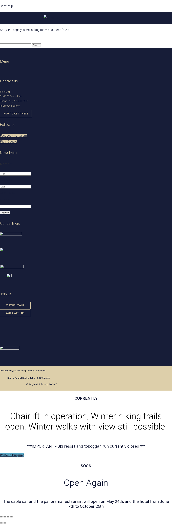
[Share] (8, 516)
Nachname (7, 192)
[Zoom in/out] (1, 516)
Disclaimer (19, 370)
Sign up (5, 212)
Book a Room (14, 378)
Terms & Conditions (36, 370)
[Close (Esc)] (11, 516)
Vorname (6, 179)
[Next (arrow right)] (4, 522)
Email (4, 199)
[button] (14, 71)
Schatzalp (6, 6)
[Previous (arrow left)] (1, 522)
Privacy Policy (6, 370)
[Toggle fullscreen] (4, 516)
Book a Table (28, 378)
